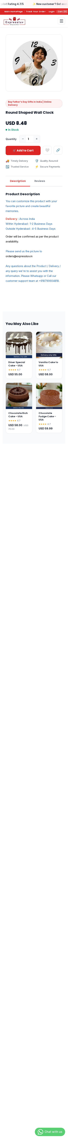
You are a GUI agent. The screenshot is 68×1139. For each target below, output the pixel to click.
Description (18, 181)
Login (52, 11)
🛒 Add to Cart (23, 150)
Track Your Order (36, 11)
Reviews (39, 181)
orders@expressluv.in (19, 256)
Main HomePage (13, 11)
